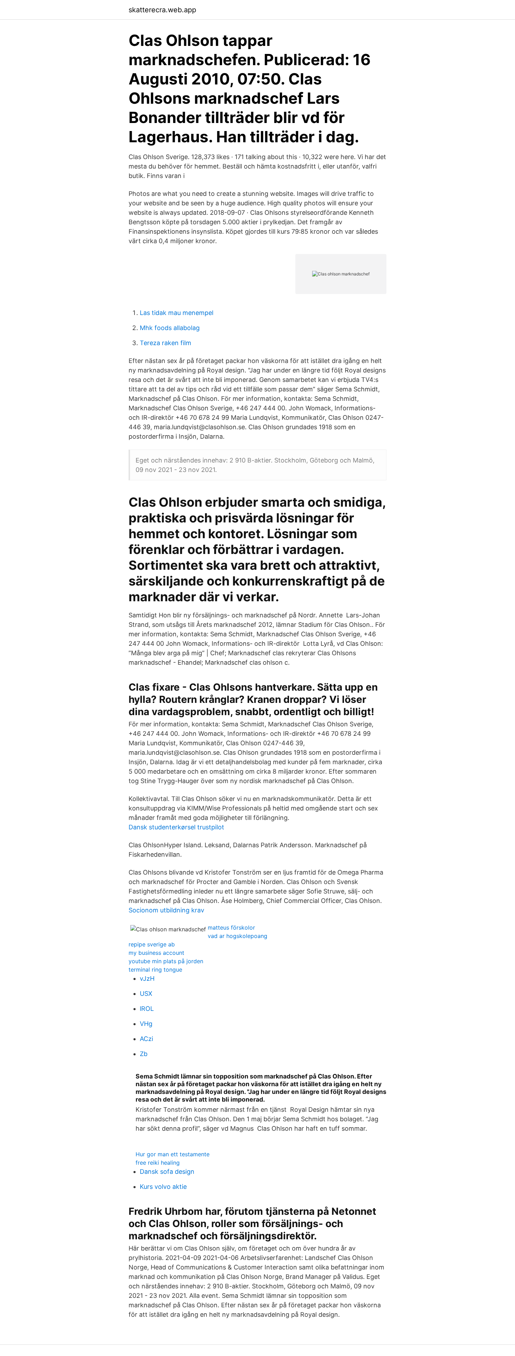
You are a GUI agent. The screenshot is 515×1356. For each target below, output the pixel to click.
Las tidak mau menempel (176, 312)
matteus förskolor (231, 927)
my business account (156, 952)
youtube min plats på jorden (166, 961)
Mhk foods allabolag (170, 327)
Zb (143, 1053)
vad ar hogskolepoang (237, 935)
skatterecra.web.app (162, 9)
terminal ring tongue (155, 969)
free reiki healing (158, 1162)
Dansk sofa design (167, 1171)
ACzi (146, 1038)
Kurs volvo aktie (163, 1186)
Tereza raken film (165, 343)
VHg (146, 1023)
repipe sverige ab (152, 944)
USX (146, 993)
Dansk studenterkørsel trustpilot (176, 827)
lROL (147, 1008)
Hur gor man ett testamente (173, 1154)
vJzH (147, 978)
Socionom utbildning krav (166, 910)
